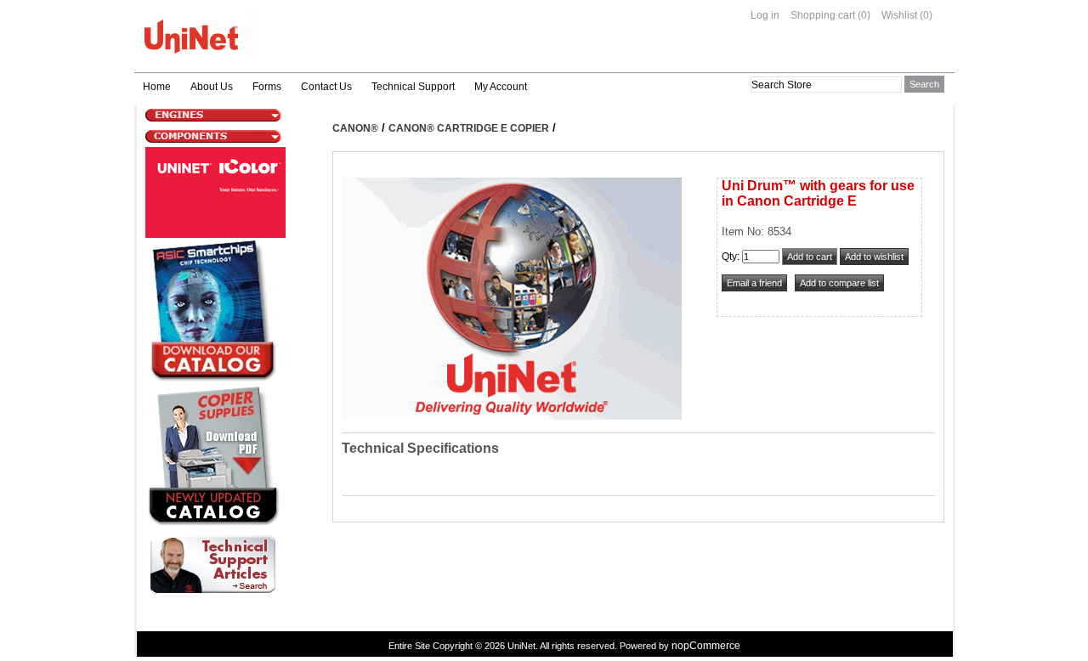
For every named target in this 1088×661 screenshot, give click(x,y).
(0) (864, 15)
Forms (266, 87)
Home (157, 87)
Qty (729, 257)
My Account (500, 87)
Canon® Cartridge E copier (468, 128)
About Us (211, 87)
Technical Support (413, 87)
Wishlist (899, 15)
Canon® (355, 128)
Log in (765, 15)
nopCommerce (706, 646)
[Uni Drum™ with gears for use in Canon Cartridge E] (512, 416)
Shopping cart (822, 15)
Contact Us (326, 87)
